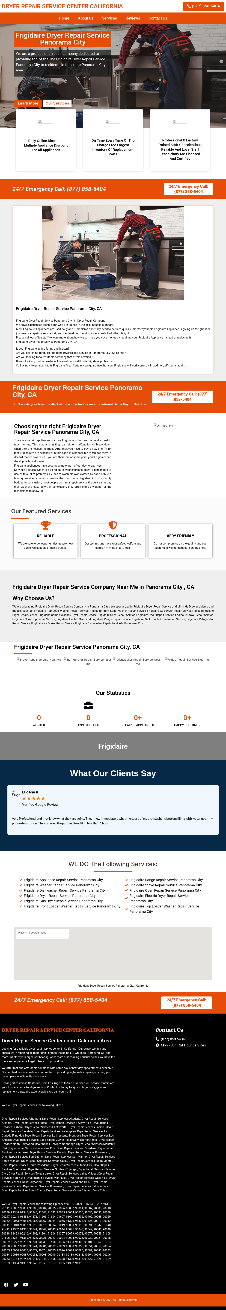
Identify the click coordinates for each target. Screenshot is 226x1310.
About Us (85, 18)
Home (64, 18)
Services (109, 18)
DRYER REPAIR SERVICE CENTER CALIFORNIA (62, 6)
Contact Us (158, 18)
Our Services (57, 103)
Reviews (133, 18)
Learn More (28, 103)
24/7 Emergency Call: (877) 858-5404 (59, 189)
